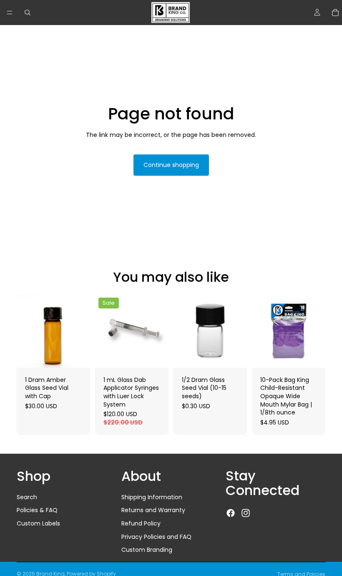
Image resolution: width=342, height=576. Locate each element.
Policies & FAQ (37, 510)
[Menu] (9, 12)
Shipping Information (151, 497)
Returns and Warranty (153, 510)
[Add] (233, 354)
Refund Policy (141, 523)
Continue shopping (171, 165)
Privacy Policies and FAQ (156, 537)
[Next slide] (238, 331)
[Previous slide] (183, 331)
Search (27, 497)
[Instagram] (246, 513)
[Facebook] (231, 513)
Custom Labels (38, 523)
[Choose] (77, 354)
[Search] (27, 12)
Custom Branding (146, 550)
